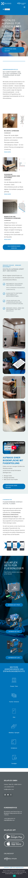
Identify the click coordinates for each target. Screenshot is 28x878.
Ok (14, 876)
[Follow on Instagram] (5, 795)
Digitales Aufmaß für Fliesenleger (11, 23)
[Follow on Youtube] (8, 795)
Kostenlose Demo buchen (10, 50)
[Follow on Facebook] (11, 795)
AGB (11, 867)
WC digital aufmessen (11, 130)
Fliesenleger (7, 132)
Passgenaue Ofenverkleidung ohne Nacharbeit (12, 176)
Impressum (6, 867)
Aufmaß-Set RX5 (14, 631)
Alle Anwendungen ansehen (14, 247)
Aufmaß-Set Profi (14, 605)
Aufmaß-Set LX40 (14, 657)
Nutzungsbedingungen (18, 867)
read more (7, 152)
